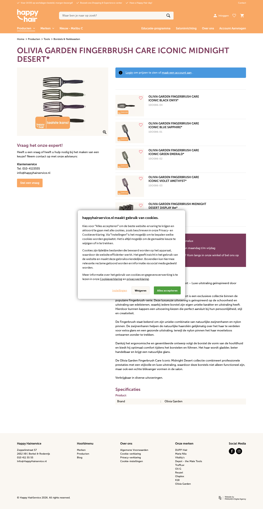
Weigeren (140, 290)
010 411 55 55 (25, 457)
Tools (47, 39)
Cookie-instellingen (131, 461)
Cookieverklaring (111, 278)
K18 (177, 480)
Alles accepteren (167, 290)
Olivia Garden (183, 484)
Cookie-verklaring (130, 453)
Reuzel (179, 472)
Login (129, 72)
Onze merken (184, 443)
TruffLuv (179, 465)
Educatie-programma (156, 28)
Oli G (178, 468)
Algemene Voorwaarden (134, 450)
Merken (81, 450)
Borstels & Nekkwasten (66, 39)
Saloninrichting (186, 28)
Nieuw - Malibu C (71, 28)
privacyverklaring (137, 278)
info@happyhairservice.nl (33, 172)
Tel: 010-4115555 (28, 168)
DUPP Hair (181, 450)
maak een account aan (177, 72)
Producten (34, 39)
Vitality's (179, 457)
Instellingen (119, 290)
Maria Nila (180, 453)
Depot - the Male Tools (188, 461)
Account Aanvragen (232, 28)
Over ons (208, 28)
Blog (79, 457)
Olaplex (179, 476)
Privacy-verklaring (130, 457)
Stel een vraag (29, 182)
